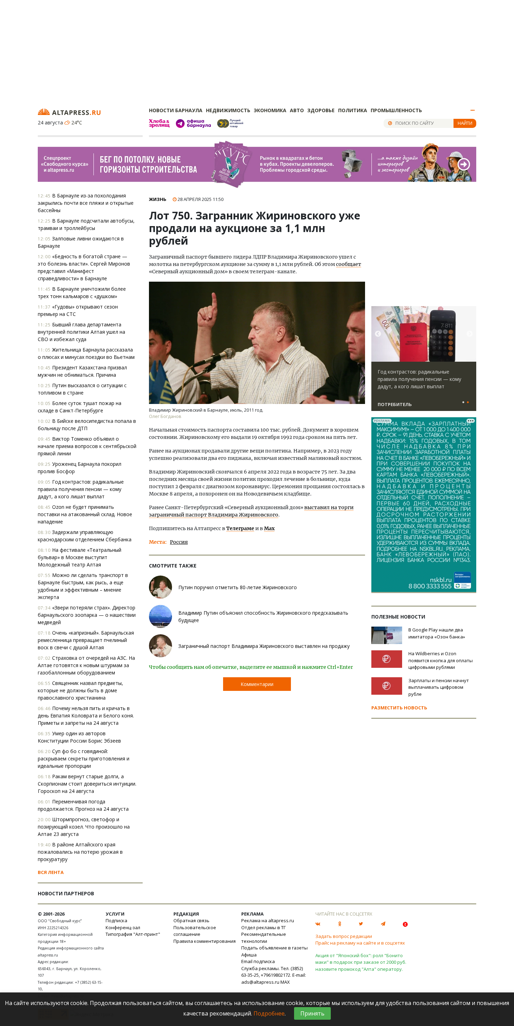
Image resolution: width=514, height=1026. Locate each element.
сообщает (348, 264)
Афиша (249, 955)
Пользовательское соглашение (194, 931)
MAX (285, 982)
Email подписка (258, 961)
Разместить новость (399, 708)
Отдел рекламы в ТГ (263, 927)
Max (269, 528)
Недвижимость (228, 110)
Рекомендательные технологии (263, 937)
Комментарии (257, 684)
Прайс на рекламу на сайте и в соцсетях (360, 943)
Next (469, 334)
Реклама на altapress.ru (267, 920)
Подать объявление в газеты (274, 948)
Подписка (116, 920)
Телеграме (240, 528)
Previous (377, 334)
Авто (297, 110)
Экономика (270, 110)
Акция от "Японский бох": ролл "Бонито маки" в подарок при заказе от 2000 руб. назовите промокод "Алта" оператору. (360, 962)
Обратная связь (191, 920)
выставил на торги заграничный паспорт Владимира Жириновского (251, 511)
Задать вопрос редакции (343, 936)
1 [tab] (463, 402)
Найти (465, 123)
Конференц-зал (123, 927)
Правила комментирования (204, 941)
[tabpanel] (423, 361)
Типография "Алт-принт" (133, 934)
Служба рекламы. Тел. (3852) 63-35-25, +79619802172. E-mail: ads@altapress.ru (273, 975)
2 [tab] (468, 402)
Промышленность (396, 110)
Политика (352, 110)
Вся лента (51, 872)
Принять (312, 1013)
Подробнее (269, 1013)
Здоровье (321, 110)
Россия (179, 542)
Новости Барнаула (175, 110)
